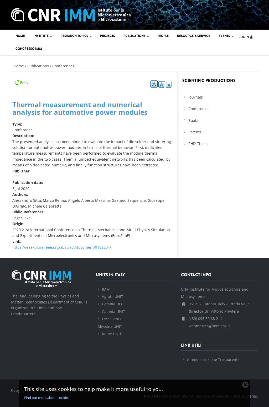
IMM (106, 289)
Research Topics (74, 36)
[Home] (71, 13)
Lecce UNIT (111, 318)
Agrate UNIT (112, 296)
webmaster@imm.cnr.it (209, 325)
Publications (134, 36)
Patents (194, 131)
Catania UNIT (113, 311)
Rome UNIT (112, 333)
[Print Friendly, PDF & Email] (21, 81)
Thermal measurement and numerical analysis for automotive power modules (80, 108)
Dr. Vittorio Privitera (214, 311)
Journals (195, 97)
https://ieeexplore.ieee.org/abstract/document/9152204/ (61, 247)
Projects (107, 36)
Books (193, 120)
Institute (41, 36)
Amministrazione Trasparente (213, 359)
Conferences (63, 65)
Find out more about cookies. (47, 397)
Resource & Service (193, 36)
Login (244, 37)
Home (20, 36)
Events (225, 36)
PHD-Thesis (198, 143)
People (163, 36)
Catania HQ (112, 303)
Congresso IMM (28, 48)
